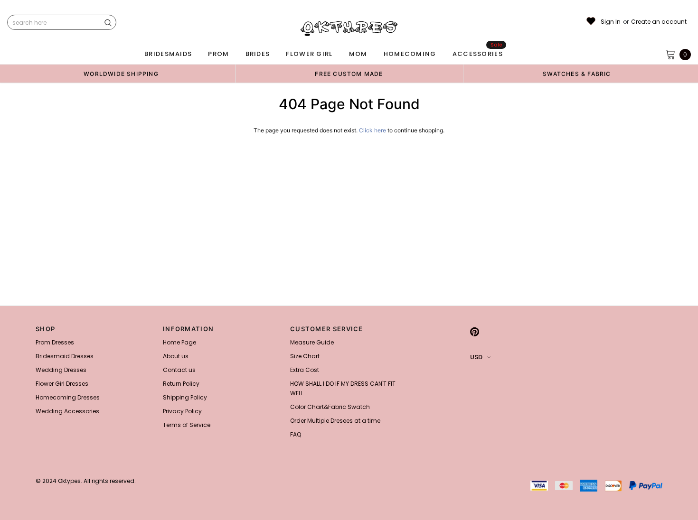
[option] (121, 74)
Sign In (611, 22)
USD (476, 357)
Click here (373, 130)
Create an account (659, 22)
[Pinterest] (474, 331)
